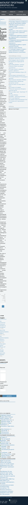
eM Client (3, 457)
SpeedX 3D (4, 430)
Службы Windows (14, 95)
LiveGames (4, 452)
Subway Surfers (5, 455)
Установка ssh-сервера (15, 87)
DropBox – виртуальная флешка (17, 96)
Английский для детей (7, 449)
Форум (11, 14)
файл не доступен (6, 460)
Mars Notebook (5, 429)
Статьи (21, 11)
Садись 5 (4, 437)
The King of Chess (6, 454)
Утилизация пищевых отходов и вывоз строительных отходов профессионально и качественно (17, 51)
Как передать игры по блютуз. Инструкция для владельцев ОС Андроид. (16, 62)
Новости (12, 11)
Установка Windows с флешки (17, 64)
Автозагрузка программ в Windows (18, 79)
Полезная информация (6, 497)
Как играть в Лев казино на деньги (18, 31)
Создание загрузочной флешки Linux (18, 99)
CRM (11, 93)
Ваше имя (2, 367)
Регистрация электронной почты (17, 75)
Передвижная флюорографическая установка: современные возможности (18, 41)
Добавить (9, 396)
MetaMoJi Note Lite (6, 420)
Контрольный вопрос (3, 382)
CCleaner (3, 448)
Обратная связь (21, 14)
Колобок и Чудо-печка (7, 426)
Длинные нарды (5, 421)
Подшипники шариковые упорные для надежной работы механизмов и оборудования (18, 37)
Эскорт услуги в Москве (16, 47)
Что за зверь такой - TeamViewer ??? (18, 92)
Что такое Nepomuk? (15, 98)
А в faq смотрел (5, 494)
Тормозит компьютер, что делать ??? (19, 58)
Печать (5, 301)
